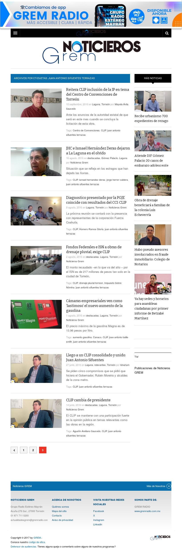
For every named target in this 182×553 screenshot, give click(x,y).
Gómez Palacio (109, 158)
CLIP (103, 130)
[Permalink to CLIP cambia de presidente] (36, 413)
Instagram (98, 520)
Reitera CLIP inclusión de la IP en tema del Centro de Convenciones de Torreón (97, 94)
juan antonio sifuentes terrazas (82, 184)
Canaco (97, 337)
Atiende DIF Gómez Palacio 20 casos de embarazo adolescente (151, 160)
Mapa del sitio (59, 511)
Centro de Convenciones (86, 130)
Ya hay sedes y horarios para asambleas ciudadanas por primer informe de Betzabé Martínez (152, 308)
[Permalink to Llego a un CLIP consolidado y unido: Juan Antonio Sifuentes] (36, 368)
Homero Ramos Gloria (91, 229)
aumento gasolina (82, 337)
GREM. (38, 537)
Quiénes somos (60, 506)
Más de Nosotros (156, 486)
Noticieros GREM (91, 52)
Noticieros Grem (79, 162)
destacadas (93, 158)
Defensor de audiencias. (24, 546)
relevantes (100, 365)
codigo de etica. (37, 542)
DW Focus (91, 33)
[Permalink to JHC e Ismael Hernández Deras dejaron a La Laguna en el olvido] (36, 161)
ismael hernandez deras (92, 179)
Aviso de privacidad (62, 520)
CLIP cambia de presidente (88, 400)
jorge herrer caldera (117, 179)
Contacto (57, 515)
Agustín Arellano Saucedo (87, 431)
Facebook (98, 511)
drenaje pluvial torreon (91, 283)
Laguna (96, 104)
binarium (124, 365)
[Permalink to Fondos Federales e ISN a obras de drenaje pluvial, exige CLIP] (36, 260)
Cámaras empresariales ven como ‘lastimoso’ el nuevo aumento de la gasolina (94, 306)
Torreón (105, 104)
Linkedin (97, 524)
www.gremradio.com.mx (147, 511)
